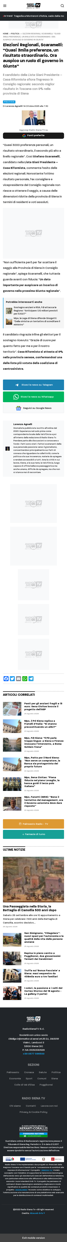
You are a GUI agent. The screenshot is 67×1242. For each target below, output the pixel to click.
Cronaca (29, 1072)
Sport (29, 1078)
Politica (15, 34)
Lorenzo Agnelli (13, 106)
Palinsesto (13, 1072)
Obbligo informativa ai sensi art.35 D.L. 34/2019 (33, 1039)
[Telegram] (31, 678)
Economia (15, 1078)
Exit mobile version (33, 1237)
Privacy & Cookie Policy (33, 1112)
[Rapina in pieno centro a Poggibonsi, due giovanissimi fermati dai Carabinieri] (12, 958)
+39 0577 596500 (33, 1054)
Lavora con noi (49, 1106)
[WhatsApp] (25, 678)
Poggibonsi (46, 1085)
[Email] (18, 678)
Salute (43, 1072)
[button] (5, 5)
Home (5, 34)
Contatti (31, 1106)
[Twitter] (12, 678)
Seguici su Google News (36, 408)
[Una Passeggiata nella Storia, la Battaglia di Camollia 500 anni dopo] (33, 879)
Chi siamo (15, 1106)
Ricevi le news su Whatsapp (37, 397)
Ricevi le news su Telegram (37, 385)
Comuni (41, 1078)
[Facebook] (6, 678)
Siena (54, 1078)
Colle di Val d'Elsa (24, 1085)
